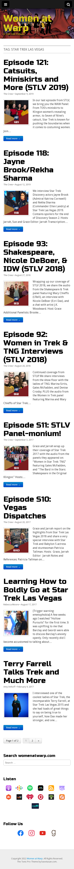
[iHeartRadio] (31, 797)
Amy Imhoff (9, 686)
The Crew (8, 94)
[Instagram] (31, 833)
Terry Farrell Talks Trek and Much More (31, 672)
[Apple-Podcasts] (10, 788)
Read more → (13, 138)
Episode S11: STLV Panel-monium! (36, 429)
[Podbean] (53, 797)
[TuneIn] (37, 806)
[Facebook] (20, 833)
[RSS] (53, 788)
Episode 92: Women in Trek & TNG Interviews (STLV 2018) (35, 347)
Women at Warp (27, 23)
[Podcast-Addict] (63, 797)
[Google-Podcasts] (21, 788)
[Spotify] (31, 788)
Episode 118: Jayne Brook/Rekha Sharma (28, 166)
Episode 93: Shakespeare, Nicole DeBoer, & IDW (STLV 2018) (35, 256)
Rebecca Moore (11, 604)
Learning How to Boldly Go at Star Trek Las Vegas (35, 590)
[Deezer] (21, 797)
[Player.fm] (42, 797)
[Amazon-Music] (63, 788)
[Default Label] (42, 833)
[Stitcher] (42, 788)
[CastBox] (10, 797)
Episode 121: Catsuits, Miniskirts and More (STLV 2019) (35, 75)
